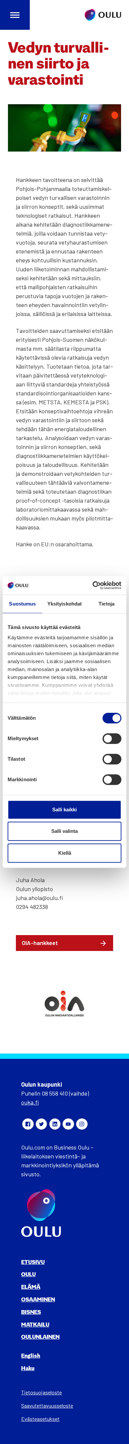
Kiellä (64, 853)
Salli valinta (64, 831)
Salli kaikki (64, 809)
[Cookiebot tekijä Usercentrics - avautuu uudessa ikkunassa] (92, 585)
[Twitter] (41, 1124)
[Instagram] (81, 1124)
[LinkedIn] (55, 1124)
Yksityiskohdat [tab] (64, 604)
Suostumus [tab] (22, 604)
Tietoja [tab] (106, 604)
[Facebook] (27, 1124)
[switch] (112, 738)
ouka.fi (30, 1102)
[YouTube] (68, 1124)
